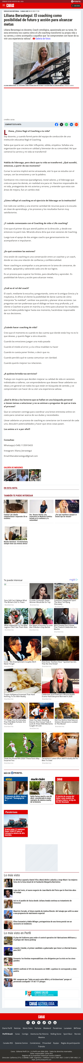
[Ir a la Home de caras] (10, 6)
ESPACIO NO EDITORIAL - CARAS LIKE (16, 11)
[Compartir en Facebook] (56, 124)
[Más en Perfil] (16, 773)
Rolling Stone (56, 1034)
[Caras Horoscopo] (41, 1005)
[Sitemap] (55, 1022)
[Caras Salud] (41, 995)
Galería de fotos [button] (42, 38)
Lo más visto (12, 875)
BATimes (77, 1028)
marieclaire (41, 779)
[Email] (76, 124)
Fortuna (38, 1028)
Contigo (25, 1034)
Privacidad (46, 1043)
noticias (16, 779)
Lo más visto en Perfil (17, 933)
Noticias (17, 1028)
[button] (41, 65)
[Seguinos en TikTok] (44, 1022)
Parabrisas (57, 1028)
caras (67, 779)
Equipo (56, 1043)
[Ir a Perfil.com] (76, 2)
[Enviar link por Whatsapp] (66, 124)
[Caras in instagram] (28, 1022)
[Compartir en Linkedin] (71, 124)
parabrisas (16, 812)
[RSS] (49, 1022)
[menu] (3, 6)
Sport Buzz (67, 1034)
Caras (17, 1034)
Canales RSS (8, 1043)
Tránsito (41, 1046)
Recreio (77, 1034)
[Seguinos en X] (38, 1022)
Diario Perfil (7, 1028)
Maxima (41, 1037)
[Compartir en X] (61, 124)
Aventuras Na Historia (39, 1034)
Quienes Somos (21, 1043)
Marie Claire (28, 1028)
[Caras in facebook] (33, 1022)
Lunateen (68, 1028)
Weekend (47, 1028)
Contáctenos (35, 1043)
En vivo (77, 6)
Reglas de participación (70, 1043)
